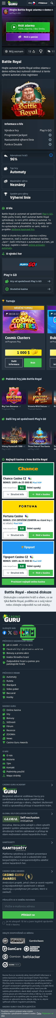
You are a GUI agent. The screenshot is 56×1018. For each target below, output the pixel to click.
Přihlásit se (28, 915)
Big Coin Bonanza (11, 407)
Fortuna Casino (13, 516)
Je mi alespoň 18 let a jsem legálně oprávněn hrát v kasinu (29, 923)
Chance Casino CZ (15, 478)
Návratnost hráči (19, 155)
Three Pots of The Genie (39, 447)
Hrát (32, 362)
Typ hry (14, 168)
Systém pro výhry (19, 193)
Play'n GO (47, 213)
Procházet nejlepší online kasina (28, 581)
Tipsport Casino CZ (16, 557)
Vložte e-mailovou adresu (17, 904)
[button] (51, 155)
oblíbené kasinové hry (22, 229)
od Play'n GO (15, 13)
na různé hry (31, 520)
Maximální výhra (18, 180)
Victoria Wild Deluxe (38, 407)
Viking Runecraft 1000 (13, 447)
